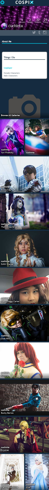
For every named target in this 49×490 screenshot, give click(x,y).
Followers (22, 20)
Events (45, 20)
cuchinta (15, 25)
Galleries (38, 20)
